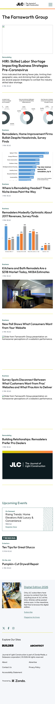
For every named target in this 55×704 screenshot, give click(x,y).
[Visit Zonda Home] (14, 681)
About (4, 662)
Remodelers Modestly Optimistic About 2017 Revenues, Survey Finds (27, 214)
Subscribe (28, 612)
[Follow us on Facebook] (8, 628)
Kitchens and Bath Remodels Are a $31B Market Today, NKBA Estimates (25, 270)
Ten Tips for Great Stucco (18, 547)
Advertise (33, 662)
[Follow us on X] (3, 628)
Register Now (11, 527)
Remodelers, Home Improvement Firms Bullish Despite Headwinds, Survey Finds (27, 137)
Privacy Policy (34, 667)
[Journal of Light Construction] (27, 4)
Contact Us (7, 667)
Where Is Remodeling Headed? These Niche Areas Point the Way (26, 190)
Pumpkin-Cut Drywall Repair (20, 564)
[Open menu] (50, 4)
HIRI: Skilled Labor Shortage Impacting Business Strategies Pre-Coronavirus (25, 65)
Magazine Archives (32, 617)
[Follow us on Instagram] (13, 628)
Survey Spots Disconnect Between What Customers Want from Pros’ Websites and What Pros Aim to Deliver (27, 383)
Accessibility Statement (12, 672)
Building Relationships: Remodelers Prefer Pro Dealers (24, 441)
